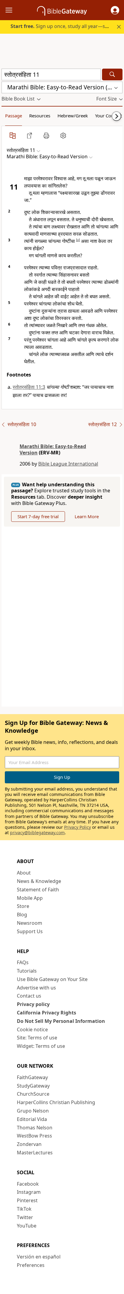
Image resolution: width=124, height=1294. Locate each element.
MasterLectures (35, 1152)
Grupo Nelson (33, 1110)
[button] (115, 10)
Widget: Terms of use (41, 1046)
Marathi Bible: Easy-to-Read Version (53, 449)
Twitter (25, 1217)
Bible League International (68, 463)
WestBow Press (34, 1135)
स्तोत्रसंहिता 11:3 (29, 387)
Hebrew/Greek (72, 116)
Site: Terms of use (37, 1037)
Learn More (87, 516)
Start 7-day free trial (38, 516)
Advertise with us (36, 987)
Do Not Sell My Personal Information (61, 1021)
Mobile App (30, 898)
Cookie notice (32, 1029)
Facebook (28, 1184)
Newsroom (29, 923)
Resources (39, 116)
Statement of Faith (38, 889)
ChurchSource (33, 1094)
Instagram (29, 1192)
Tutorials (27, 970)
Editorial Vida (32, 1119)
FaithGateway (32, 1077)
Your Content (108, 116)
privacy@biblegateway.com (37, 832)
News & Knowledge (39, 881)
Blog (22, 914)
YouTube (26, 1225)
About (24, 872)
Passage (13, 116)
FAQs (23, 962)
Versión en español (38, 1256)
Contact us (29, 995)
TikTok (24, 1209)
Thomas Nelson (34, 1127)
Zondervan (29, 1144)
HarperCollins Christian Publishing (56, 1102)
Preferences (31, 1265)
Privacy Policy (77, 827)
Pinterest (27, 1200)
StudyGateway (33, 1085)
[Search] (112, 74)
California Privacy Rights (46, 1012)
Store (23, 906)
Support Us (30, 931)
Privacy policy (33, 1004)
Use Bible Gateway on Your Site (52, 979)
